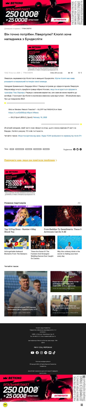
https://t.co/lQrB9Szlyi (17, 113)
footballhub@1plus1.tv (50, 336)
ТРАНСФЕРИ (26, 28)
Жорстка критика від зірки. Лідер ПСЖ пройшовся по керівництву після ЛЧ (49, 136)
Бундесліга (19, 149)
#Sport (30, 113)
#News (36, 113)
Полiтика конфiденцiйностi (43, 361)
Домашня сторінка (12, 29)
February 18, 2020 (40, 117)
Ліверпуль (37, 149)
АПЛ (12, 149)
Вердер (28, 149)
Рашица (46, 149)
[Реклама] (43, 12)
